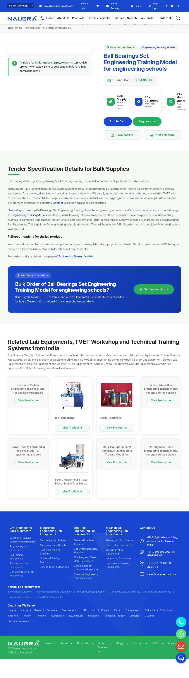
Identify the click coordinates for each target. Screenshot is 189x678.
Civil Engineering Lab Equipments (21, 529)
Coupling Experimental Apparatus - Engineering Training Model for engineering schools (117, 450)
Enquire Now (147, 121)
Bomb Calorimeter (111, 418)
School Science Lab (102, 647)
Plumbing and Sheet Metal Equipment (85, 559)
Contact (138, 643)
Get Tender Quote (156, 289)
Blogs (119, 643)
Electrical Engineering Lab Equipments (84, 531)
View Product (26, 400)
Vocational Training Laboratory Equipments (23, 539)
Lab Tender (147, 18)
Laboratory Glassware (118, 558)
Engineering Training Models (29, 215)
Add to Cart (118, 121)
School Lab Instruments (49, 596)
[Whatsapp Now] (181, 634)
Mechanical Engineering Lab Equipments (117, 531)
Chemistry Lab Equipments (125, 591)
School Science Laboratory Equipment (86, 567)
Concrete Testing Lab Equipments (22, 573)
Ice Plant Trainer (65, 418)
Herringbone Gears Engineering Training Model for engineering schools (161, 450)
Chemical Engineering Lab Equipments (86, 576)
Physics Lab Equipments (119, 545)
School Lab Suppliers (20, 591)
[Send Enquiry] (181, 646)
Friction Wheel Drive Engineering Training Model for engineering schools (161, 388)
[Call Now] (181, 622)
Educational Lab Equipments (19, 565)
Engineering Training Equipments (117, 565)
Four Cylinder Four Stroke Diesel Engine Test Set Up (71, 481)
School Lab (85, 6)
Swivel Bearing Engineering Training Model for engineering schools (28, 450)
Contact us (60, 203)
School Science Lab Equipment (54, 591)
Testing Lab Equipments (119, 540)
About (64, 643)
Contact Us (164, 18)
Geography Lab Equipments (114, 551)
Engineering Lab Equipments (19, 548)
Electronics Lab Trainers (53, 540)
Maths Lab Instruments (158, 591)
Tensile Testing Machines (54, 566)
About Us (63, 18)
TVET (155, 643)
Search (132, 18)
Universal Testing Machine (50, 560)
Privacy (172, 643)
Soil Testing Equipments (16, 556)
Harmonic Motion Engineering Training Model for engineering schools (28, 388)
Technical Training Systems (50, 551)
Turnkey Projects (98, 18)
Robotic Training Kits (19, 596)
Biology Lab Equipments (91, 591)
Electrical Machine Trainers (84, 542)
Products (78, 18)
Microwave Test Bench (53, 545)
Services (118, 18)
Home (50, 18)
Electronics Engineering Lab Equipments (51, 531)
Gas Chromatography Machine (86, 550)
